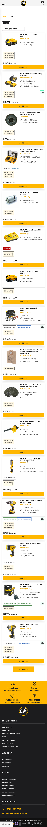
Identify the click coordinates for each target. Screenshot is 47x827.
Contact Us (7, 727)
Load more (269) (23, 669)
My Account (7, 759)
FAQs (4, 737)
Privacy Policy (8, 743)
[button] (42, 3)
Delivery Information (11, 734)
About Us (6, 730)
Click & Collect (8, 740)
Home (5, 16)
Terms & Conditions (10, 746)
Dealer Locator (8, 792)
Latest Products (9, 779)
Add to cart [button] (24, 67)
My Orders (6, 763)
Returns (5, 766)
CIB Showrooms (8, 795)
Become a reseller (10, 785)
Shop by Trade (8, 789)
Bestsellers (7, 782)
